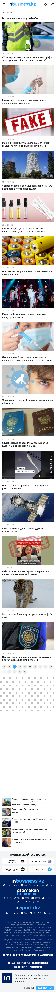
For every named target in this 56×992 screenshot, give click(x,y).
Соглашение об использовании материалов (28, 959)
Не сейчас (29, 987)
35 (20, 671)
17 (40, 666)
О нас (11, 967)
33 (9, 671)
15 (30, 666)
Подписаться (45, 987)
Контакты (23, 967)
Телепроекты (40, 967)
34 (14, 671)
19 (51, 666)
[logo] (24, 4)
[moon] (45, 4)
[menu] (4, 4)
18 (45, 666)
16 (35, 666)
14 (25, 666)
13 (20, 666)
